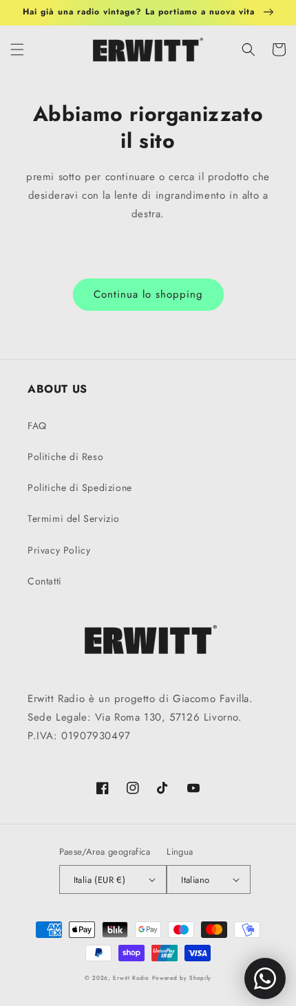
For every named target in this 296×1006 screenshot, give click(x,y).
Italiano (195, 879)
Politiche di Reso (65, 456)
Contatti (45, 581)
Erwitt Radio (131, 978)
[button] (17, 49)
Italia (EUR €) (100, 879)
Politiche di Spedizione (80, 487)
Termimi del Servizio (74, 518)
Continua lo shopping (148, 294)
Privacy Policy (59, 550)
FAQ (37, 426)
